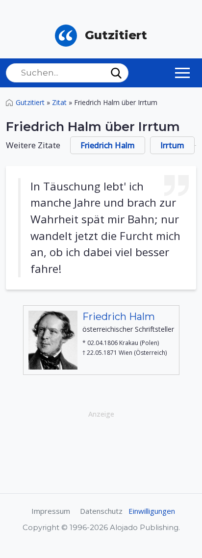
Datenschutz (101, 511)
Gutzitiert (30, 102)
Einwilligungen (151, 511)
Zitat (59, 102)
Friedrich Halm (107, 145)
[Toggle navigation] (182, 72)
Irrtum (172, 145)
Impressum (50, 511)
